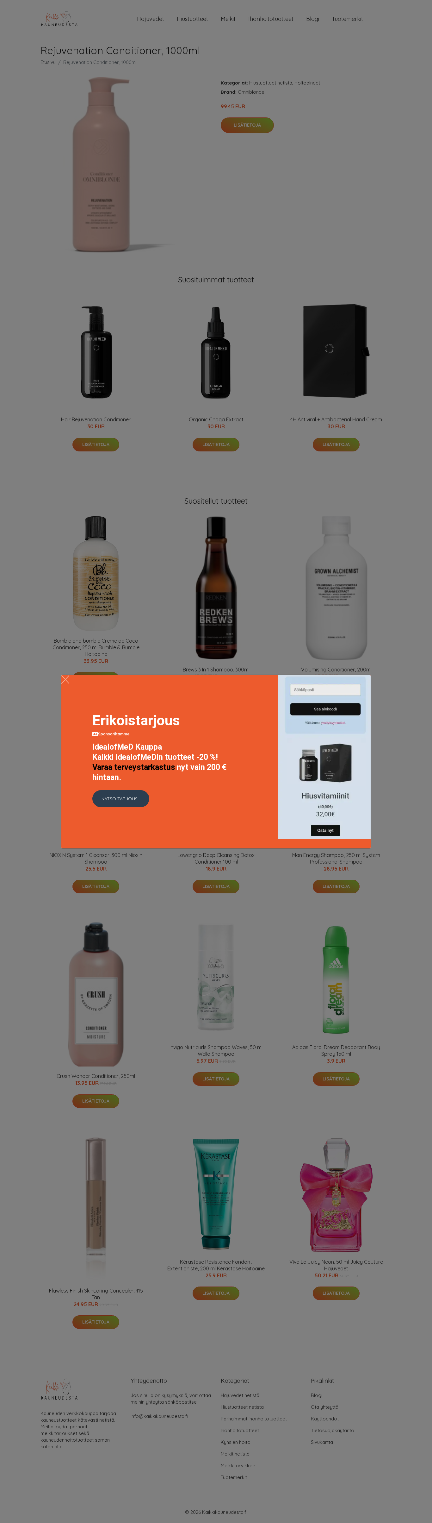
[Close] (65, 679)
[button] (120, 798)
